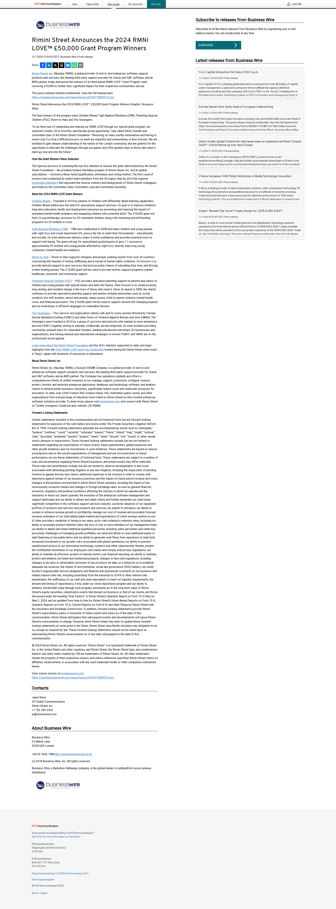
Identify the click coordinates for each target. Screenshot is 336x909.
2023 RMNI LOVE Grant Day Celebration (79, 349)
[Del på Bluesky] (68, 65)
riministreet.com (110, 401)
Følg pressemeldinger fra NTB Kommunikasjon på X (60, 873)
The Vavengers (41, 313)
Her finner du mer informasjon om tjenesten (56, 836)
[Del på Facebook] (43, 65)
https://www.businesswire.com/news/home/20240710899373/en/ (73, 97)
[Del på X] (55, 65)
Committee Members (45, 182)
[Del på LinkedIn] (49, 65)
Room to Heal (40, 257)
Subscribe (205, 45)
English (43, 893)
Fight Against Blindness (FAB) (50, 229)
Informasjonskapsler (43, 879)
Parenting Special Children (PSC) (52, 281)
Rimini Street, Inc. (42, 73)
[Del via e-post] (80, 65)
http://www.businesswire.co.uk (73, 754)
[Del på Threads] (61, 65)
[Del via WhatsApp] (74, 65)
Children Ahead (41, 201)
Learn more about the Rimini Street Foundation (60, 345)
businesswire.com (72, 673)
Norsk (35, 893)
